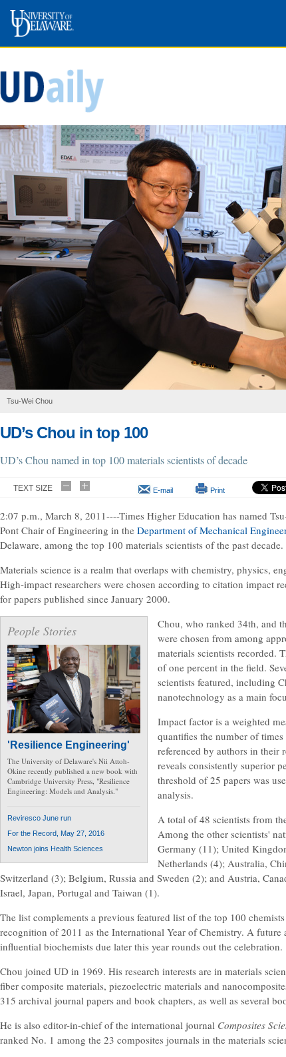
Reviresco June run (39, 818)
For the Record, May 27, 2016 (55, 833)
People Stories (41, 631)
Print (217, 490)
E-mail (163, 490)
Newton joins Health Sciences (55, 849)
